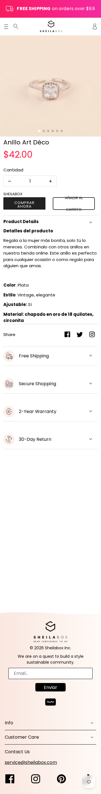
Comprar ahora (24, 204)
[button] (39, 131)
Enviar (50, 687)
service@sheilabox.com (31, 762)
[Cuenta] (95, 26)
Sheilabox (12, 194)
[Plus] (50, 181)
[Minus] (9, 181)
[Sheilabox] (51, 26)
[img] (15, 26)
